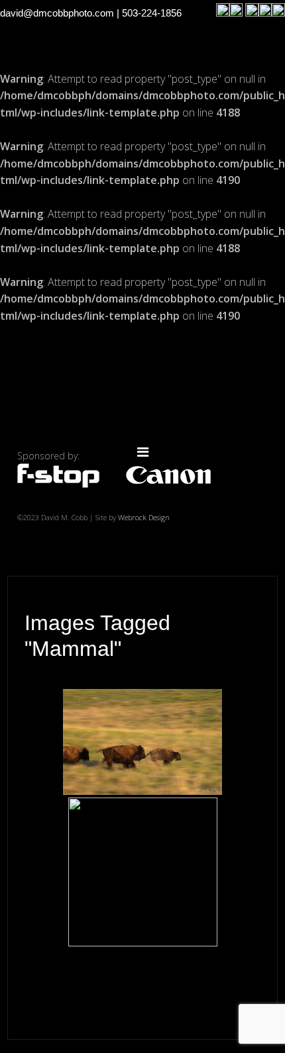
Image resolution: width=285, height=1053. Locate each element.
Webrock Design (144, 517)
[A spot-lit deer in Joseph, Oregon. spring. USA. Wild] (142, 872)
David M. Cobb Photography (142, 388)
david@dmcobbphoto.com (57, 13)
